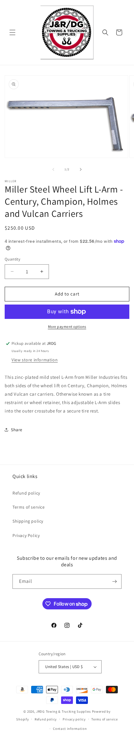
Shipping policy (27, 521)
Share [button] (16, 429)
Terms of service (28, 507)
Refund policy (26, 493)
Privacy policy (74, 719)
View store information (35, 360)
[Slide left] (53, 169)
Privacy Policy (26, 535)
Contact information (70, 728)
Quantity (12, 259)
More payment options (67, 326)
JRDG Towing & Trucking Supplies (63, 711)
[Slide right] (81, 169)
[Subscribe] (114, 581)
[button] (12, 32)
